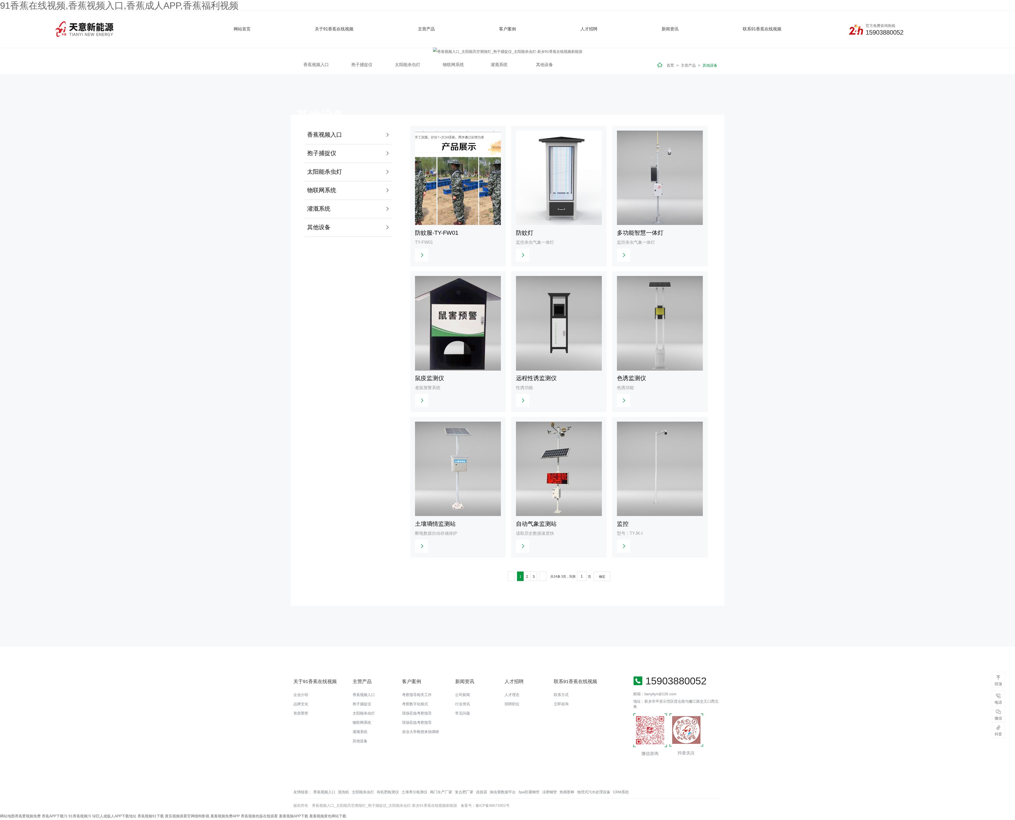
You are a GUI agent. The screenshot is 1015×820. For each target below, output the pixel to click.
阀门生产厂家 (441, 792)
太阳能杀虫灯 (364, 713)
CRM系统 (621, 792)
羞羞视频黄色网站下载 (327, 816)
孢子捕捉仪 (362, 704)
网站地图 (7, 816)
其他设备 (360, 741)
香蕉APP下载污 (54, 816)
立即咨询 (561, 704)
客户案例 (507, 29)
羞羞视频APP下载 (293, 816)
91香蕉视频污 (79, 816)
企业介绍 (300, 695)
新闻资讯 (670, 29)
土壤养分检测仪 (414, 792)
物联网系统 (362, 722)
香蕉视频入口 (364, 695)
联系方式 (561, 695)
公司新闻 (462, 695)
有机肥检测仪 (388, 792)
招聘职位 (512, 704)
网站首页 (242, 29)
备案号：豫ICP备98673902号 (485, 805)
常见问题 (462, 713)
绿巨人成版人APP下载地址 (114, 816)
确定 (602, 576)
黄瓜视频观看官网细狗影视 (187, 816)
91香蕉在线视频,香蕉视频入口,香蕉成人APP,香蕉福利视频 (119, 5)
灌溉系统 (360, 732)
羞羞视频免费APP (225, 816)
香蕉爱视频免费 (28, 816)
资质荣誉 (300, 713)
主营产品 (426, 29)
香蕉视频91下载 (150, 816)
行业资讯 (462, 704)
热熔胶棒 (567, 792)
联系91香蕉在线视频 (762, 29)
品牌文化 (300, 704)
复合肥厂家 (464, 792)
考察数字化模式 (415, 704)
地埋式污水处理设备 (593, 792)
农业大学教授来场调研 (420, 732)
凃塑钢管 (549, 792)
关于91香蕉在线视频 (334, 29)
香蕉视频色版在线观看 (259, 816)
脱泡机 (343, 792)
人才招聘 (588, 29)
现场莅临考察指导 (417, 713)
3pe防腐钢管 (528, 792)
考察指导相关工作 (417, 695)
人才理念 (512, 695)
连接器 (481, 792)
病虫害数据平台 (503, 792)
